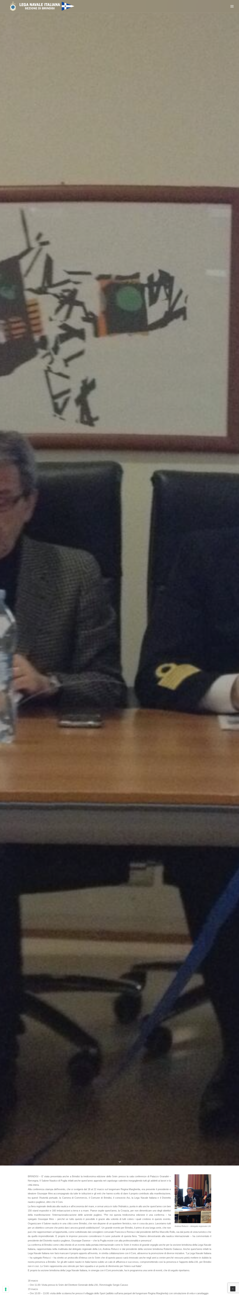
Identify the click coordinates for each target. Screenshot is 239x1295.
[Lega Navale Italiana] (40, 6)
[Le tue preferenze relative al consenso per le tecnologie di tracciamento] (6, 1289)
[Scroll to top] (232, 1288)
